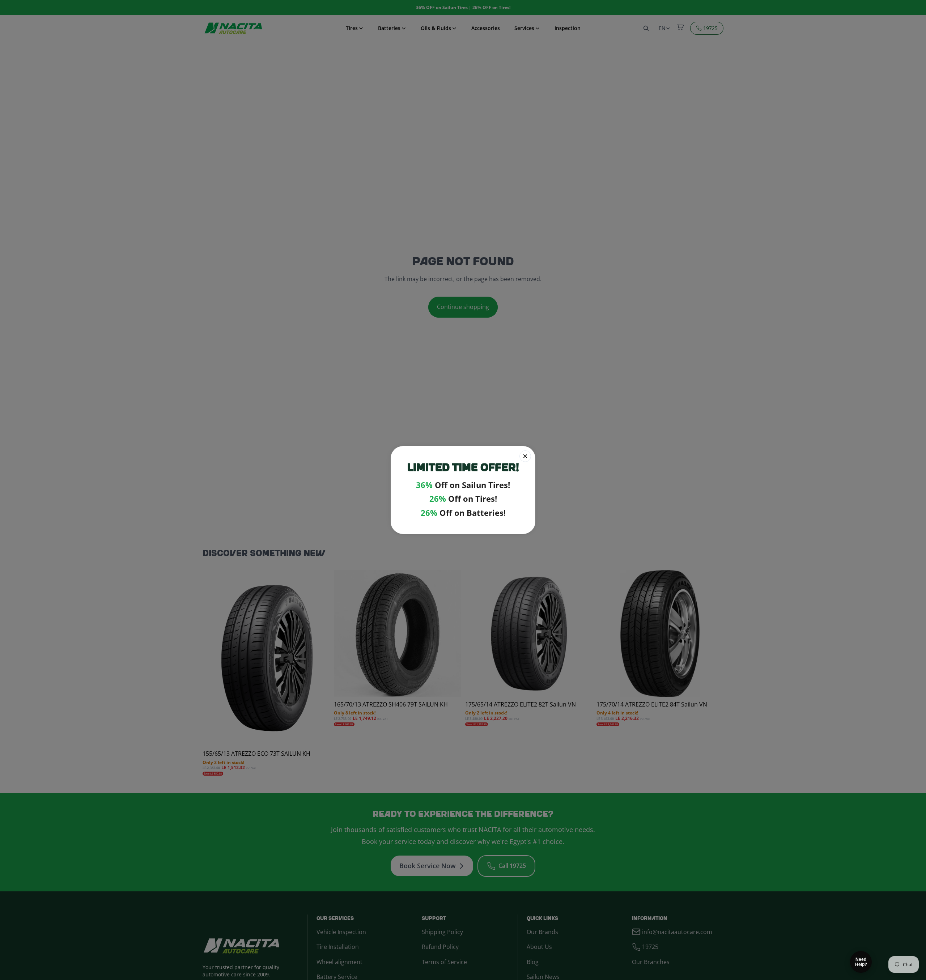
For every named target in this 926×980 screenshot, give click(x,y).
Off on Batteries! (463, 513)
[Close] (525, 456)
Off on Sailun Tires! (463, 485)
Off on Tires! (463, 498)
